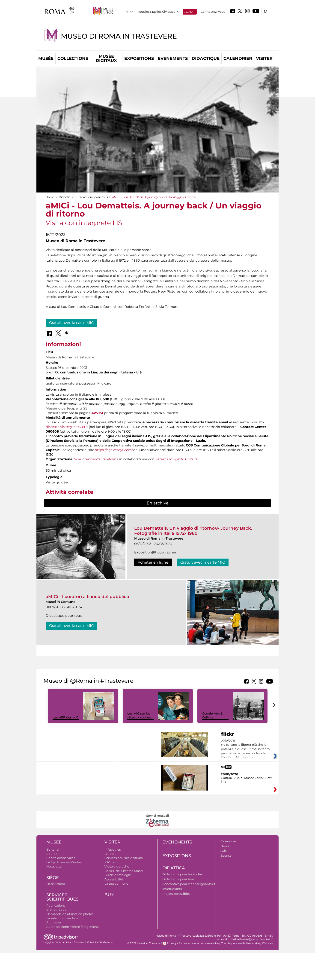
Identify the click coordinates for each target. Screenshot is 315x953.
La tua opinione (116, 883)
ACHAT (189, 11)
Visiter (264, 58)
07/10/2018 (245, 749)
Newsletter (54, 866)
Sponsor (226, 855)
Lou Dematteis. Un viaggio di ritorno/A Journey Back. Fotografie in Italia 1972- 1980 (193, 530)
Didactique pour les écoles (182, 874)
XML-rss (267, 943)
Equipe (51, 853)
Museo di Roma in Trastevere (119, 36)
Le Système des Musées (64, 862)
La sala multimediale (62, 918)
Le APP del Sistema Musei (123, 871)
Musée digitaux (106, 58)
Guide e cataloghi (117, 875)
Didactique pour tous (93, 197)
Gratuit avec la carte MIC (71, 323)
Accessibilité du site (246, 943)
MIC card (111, 862)
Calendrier (237, 58)
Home (50, 197)
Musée (45, 58)
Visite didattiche (116, 866)
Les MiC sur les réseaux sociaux (139, 715)
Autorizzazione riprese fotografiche (72, 927)
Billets (109, 853)
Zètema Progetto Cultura (176, 459)
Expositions (139, 58)
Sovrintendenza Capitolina (96, 459)
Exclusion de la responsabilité (199, 943)
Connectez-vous (213, 11)
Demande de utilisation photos (69, 914)
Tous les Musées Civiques (156, 11)
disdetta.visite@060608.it (67, 427)
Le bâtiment (55, 884)
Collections (72, 58)
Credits (226, 943)
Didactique (206, 58)
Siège (52, 878)
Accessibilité (113, 879)
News (224, 846)
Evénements (173, 58)
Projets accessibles (176, 893)
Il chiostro (53, 922)
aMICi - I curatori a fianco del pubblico (87, 596)
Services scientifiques (62, 897)
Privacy (171, 943)
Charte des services (60, 858)
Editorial (52, 849)
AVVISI (97, 413)
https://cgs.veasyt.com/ (114, 450)
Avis (223, 850)
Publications (55, 905)
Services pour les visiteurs (123, 858)
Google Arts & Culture (212, 715)
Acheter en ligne (153, 562)
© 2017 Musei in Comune (143, 943)
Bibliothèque (56, 909)
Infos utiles (112, 849)
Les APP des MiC (65, 717)
